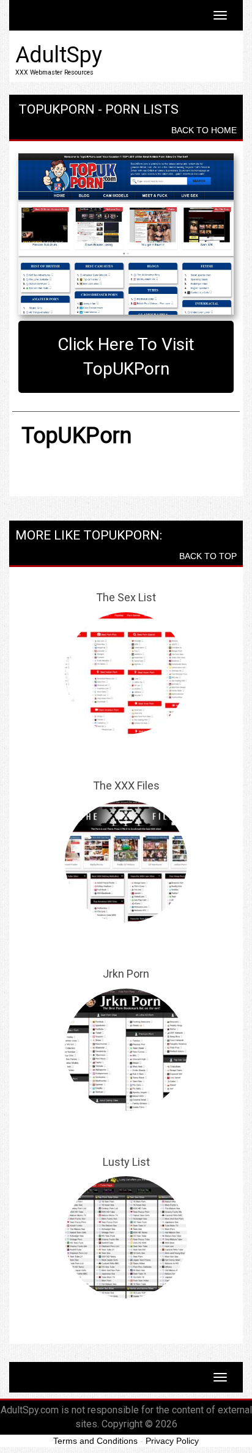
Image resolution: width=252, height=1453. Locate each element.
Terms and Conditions (95, 1441)
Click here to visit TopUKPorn (126, 356)
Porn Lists (142, 109)
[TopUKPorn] (126, 234)
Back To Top (208, 556)
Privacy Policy (172, 1441)
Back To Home (204, 130)
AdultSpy (58, 55)
